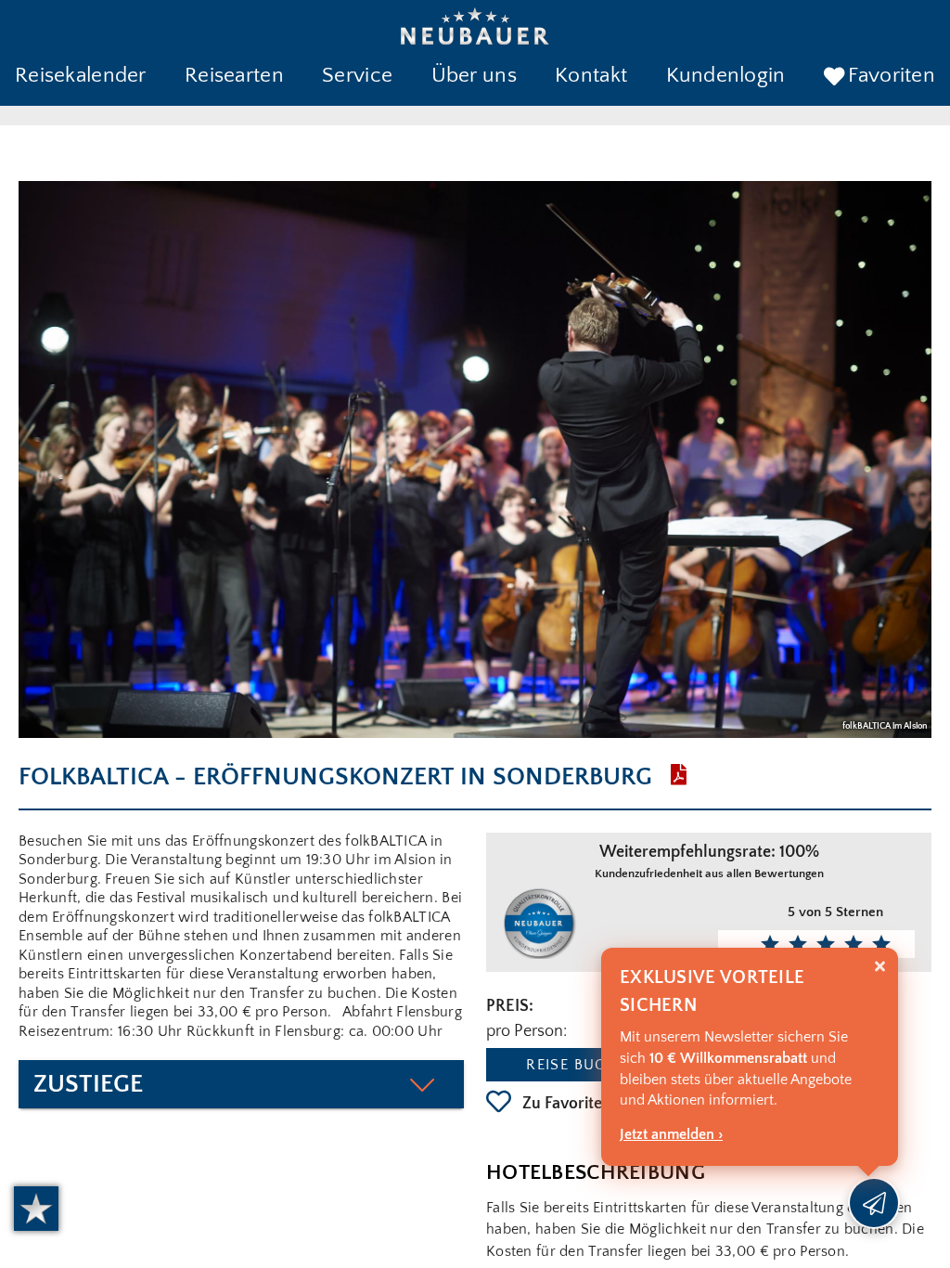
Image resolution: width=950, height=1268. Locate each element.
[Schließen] (880, 966)
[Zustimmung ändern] (36, 1208)
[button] (80, 77)
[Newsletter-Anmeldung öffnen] (874, 1203)
